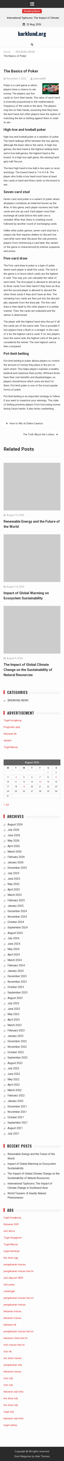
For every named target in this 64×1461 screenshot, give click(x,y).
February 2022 (16, 1095)
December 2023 (17, 976)
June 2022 (14, 1073)
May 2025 (13, 884)
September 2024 (18, 927)
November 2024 (17, 916)
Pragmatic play (12, 727)
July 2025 (13, 873)
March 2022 (15, 1090)
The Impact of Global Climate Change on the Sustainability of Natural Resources (28, 670)
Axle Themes (42, 1456)
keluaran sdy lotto (14, 1418)
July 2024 (13, 938)
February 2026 (16, 857)
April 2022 (14, 1084)
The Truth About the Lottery (38, 434)
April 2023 (14, 1019)
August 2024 (15, 933)
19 (24, 786)
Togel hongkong (13, 720)
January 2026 (16, 862)
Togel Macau (11, 747)
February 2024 (16, 965)
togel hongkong (12, 1217)
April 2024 (14, 954)
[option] (32, 18)
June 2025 (14, 878)
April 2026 (14, 846)
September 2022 (18, 1057)
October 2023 (16, 987)
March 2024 (15, 960)
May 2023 (13, 1014)
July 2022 (13, 1068)
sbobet (7, 740)
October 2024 (16, 922)
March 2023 (15, 1025)
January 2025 (16, 905)
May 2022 (13, 1079)
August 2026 (15, 824)
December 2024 (17, 911)
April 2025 (14, 889)
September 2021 (18, 1122)
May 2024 (13, 949)
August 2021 (15, 1128)
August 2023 (15, 998)
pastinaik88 (39, 78)
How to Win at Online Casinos (26, 423)
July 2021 (13, 1133)
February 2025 (16, 900)
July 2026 (13, 829)
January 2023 (16, 1036)
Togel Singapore (13, 1237)
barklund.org (32, 33)
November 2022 (17, 1046)
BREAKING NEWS (18, 700)
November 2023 (17, 981)
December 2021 (17, 1106)
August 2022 (15, 1063)
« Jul (6, 804)
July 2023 (13, 1003)
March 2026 (15, 851)
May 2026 (13, 840)
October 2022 (16, 1052)
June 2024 (14, 943)
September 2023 (18, 992)
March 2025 (15, 894)
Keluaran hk (10, 733)
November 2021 (17, 1111)
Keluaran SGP (11, 1224)
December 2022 (17, 1041)
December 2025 (17, 867)
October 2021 (16, 1117)
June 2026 (14, 835)
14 (40, 782)
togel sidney (10, 1425)
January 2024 (16, 971)
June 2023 (14, 1008)
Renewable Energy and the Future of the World (32, 17)
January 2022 (16, 1101)
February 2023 (16, 1030)
